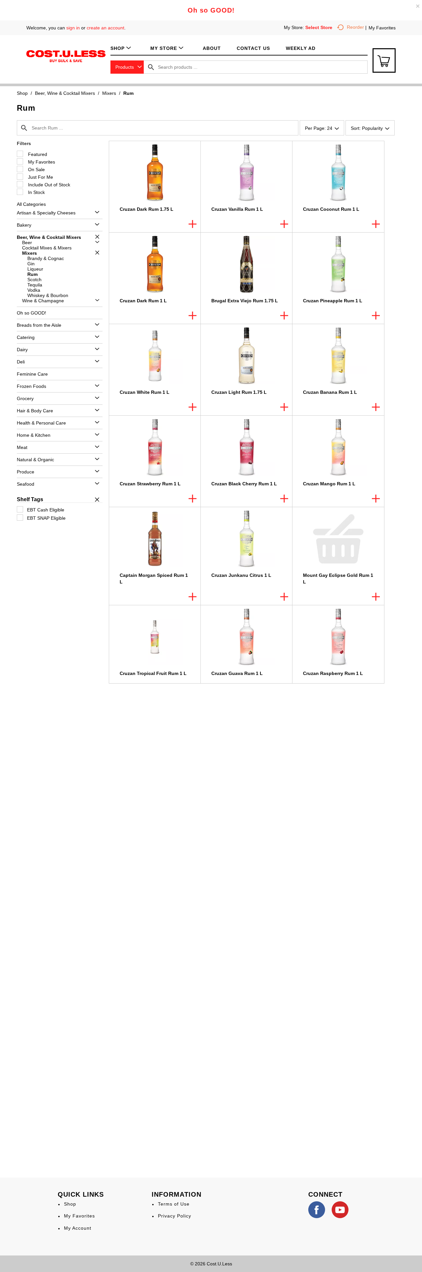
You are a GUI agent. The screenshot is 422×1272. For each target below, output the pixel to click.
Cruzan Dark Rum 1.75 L (146, 209)
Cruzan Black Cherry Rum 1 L (244, 483)
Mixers (109, 93)
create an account (105, 27)
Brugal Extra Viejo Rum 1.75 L (244, 300)
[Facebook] (316, 1209)
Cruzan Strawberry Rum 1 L (150, 483)
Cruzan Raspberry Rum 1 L (333, 673)
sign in (73, 27)
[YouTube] (340, 1209)
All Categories (31, 204)
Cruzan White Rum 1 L (144, 392)
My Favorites (382, 27)
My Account (77, 1228)
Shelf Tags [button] (30, 499)
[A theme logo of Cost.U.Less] (66, 55)
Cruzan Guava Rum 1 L (237, 673)
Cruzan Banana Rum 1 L (330, 392)
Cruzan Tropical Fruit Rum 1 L (153, 673)
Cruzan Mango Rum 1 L (329, 483)
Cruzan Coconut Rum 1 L (331, 209)
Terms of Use (174, 1204)
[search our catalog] (151, 67)
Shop (22, 93)
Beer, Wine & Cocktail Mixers (65, 93)
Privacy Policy (174, 1215)
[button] (95, 212)
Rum (128, 93)
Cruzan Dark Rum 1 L (143, 300)
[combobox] (127, 67)
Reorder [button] (355, 27)
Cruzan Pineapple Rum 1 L (332, 300)
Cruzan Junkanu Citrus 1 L (241, 575)
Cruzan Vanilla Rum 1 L (237, 209)
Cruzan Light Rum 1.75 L (239, 392)
